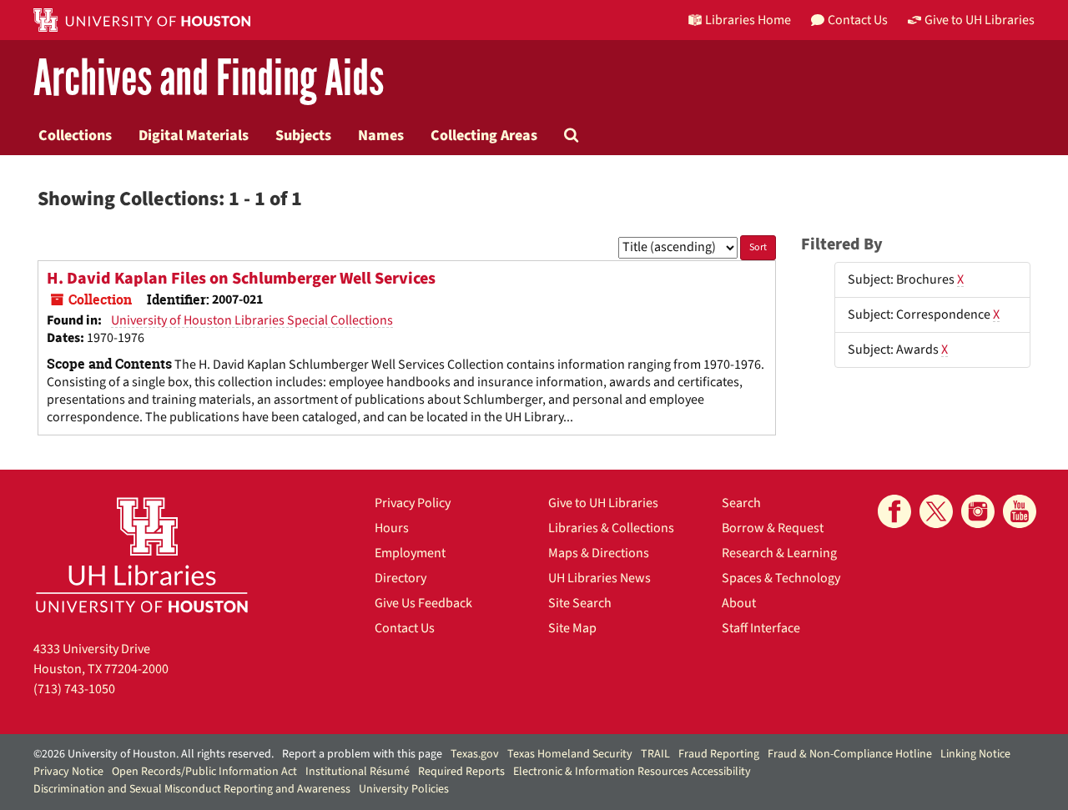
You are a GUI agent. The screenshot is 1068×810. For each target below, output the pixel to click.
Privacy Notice (68, 771)
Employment (410, 553)
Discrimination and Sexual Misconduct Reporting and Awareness (191, 789)
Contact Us (405, 628)
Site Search (580, 603)
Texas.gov (475, 754)
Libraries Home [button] (748, 20)
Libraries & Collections (611, 528)
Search (741, 503)
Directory (400, 578)
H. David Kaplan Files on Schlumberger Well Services (241, 278)
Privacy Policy (413, 503)
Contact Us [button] (858, 20)
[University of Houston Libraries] (141, 554)
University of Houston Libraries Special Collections (252, 320)
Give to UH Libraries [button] (979, 20)
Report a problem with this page (362, 754)
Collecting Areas (484, 135)
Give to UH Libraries (603, 503)
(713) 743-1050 (74, 689)
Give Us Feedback (423, 603)
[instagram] (978, 511)
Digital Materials (194, 135)
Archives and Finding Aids (208, 79)
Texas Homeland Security (569, 754)
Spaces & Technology (781, 578)
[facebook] (894, 511)
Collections (75, 135)
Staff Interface (761, 628)
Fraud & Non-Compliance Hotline (850, 754)
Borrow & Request (773, 528)
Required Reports (461, 771)
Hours (392, 528)
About (739, 603)
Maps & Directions (598, 553)
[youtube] (1019, 511)
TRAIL (655, 754)
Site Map (572, 628)
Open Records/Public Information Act (204, 771)
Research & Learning (779, 553)
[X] (936, 511)
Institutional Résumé (357, 771)
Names (381, 135)
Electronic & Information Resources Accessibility (632, 771)
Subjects (303, 135)
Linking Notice (975, 754)
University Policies (404, 789)
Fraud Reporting (718, 754)
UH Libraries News (599, 578)
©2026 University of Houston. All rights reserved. (153, 754)
